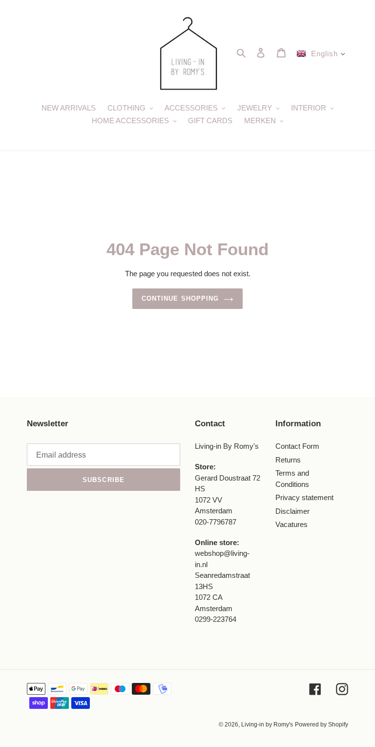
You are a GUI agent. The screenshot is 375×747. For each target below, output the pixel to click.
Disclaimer (292, 511)
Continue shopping (180, 298)
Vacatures (291, 524)
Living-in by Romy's (267, 724)
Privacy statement (304, 497)
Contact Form (297, 446)
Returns (288, 460)
